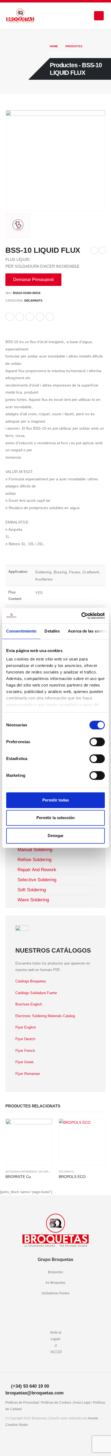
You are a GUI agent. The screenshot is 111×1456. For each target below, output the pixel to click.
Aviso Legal (82, 1402)
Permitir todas (55, 800)
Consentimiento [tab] (21, 631)
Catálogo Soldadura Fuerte (36, 993)
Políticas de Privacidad (22, 1402)
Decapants (33, 300)
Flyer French (25, 1051)
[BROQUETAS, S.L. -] (20, 15)
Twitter (19, 316)
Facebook (9, 316)
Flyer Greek (24, 1062)
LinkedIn (30, 316)
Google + (40, 316)
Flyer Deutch (25, 1039)
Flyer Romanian (27, 1074)
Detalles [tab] (52, 631)
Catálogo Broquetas (30, 981)
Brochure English (28, 1004)
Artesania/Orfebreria (21, 1171)
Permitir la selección (55, 817)
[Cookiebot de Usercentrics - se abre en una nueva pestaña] (81, 615)
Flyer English (25, 1027)
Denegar (56, 835)
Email (50, 316)
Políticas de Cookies (56, 1402)
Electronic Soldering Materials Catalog (45, 1016)
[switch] (97, 741)
